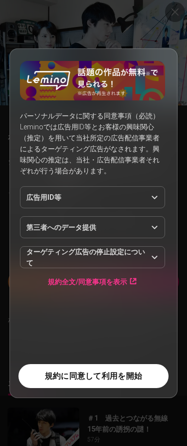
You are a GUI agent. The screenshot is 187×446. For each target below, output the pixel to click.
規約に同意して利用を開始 (93, 376)
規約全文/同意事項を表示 (87, 281)
